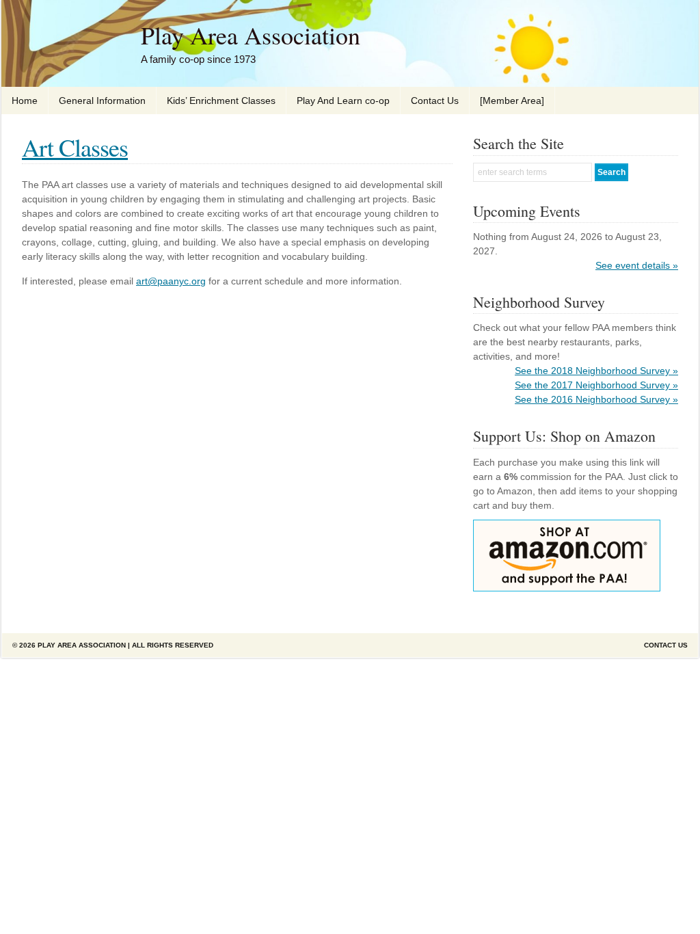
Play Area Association (250, 34)
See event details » (636, 265)
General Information (102, 100)
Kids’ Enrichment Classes (221, 100)
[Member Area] (512, 100)
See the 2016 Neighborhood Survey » (596, 399)
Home (25, 100)
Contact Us (435, 100)
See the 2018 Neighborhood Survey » (596, 370)
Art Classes (75, 147)
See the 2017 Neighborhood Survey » (596, 384)
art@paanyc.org (171, 281)
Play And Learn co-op (343, 100)
